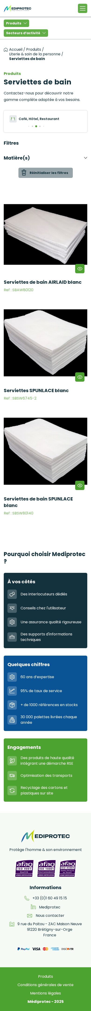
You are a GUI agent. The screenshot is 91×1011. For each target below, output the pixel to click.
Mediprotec (49, 907)
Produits (13, 23)
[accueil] (6, 50)
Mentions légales (45, 993)
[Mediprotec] (17, 8)
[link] (45, 243)
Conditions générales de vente (46, 985)
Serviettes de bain (27, 59)
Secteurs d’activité (23, 33)
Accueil (15, 49)
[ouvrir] (79, 268)
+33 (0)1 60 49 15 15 (49, 898)
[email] (29, 915)
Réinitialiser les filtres (49, 172)
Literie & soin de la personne (34, 54)
